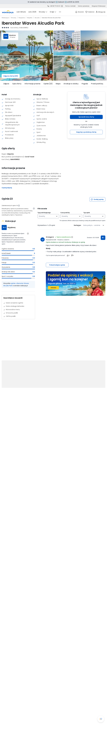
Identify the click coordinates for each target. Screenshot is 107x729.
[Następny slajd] (104, 84)
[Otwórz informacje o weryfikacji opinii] (34, 208)
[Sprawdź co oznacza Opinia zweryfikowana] (72, 237)
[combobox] (47, 216)
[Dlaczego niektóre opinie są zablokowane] (19, 205)
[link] (8, 12)
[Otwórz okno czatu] (100, 719)
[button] (86, 117)
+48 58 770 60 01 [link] (55, 6)
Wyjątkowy (12, 35)
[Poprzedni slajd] (2, 84)
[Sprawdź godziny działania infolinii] (62, 6)
